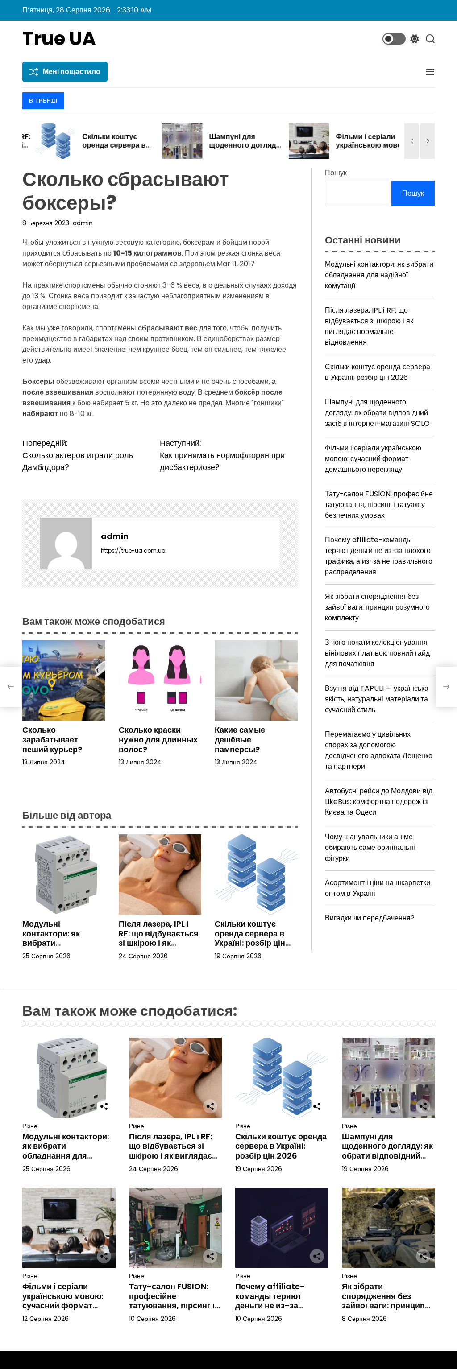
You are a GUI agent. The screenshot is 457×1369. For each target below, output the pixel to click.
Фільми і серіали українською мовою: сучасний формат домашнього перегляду (373, 458)
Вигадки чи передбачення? (370, 918)
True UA (59, 38)
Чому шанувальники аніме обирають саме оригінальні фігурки (370, 847)
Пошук (336, 173)
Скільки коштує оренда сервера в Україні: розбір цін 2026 (101, 150)
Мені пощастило (71, 71)
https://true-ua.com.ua (133, 550)
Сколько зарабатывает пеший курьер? (52, 739)
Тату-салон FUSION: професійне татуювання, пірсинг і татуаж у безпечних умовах (379, 504)
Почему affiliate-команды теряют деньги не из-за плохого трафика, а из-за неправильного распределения (378, 556)
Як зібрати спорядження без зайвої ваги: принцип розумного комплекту (377, 607)
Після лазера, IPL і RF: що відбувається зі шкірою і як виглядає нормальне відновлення (159, 947)
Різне (29, 1126)
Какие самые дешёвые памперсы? (240, 739)
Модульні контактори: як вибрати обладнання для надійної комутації (58, 943)
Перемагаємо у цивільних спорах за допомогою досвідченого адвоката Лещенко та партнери (378, 750)
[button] (411, 141)
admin (83, 223)
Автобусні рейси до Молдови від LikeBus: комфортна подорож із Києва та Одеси (378, 801)
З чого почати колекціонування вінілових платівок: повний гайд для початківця (377, 653)
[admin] (66, 543)
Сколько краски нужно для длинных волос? (158, 739)
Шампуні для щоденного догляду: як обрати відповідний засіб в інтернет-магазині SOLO (377, 413)
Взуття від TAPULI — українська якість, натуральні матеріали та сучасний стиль (376, 699)
